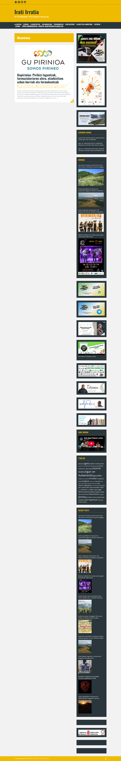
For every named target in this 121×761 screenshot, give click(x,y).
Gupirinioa (57, 86)
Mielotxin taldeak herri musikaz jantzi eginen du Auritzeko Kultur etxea (91, 236)
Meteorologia (94, 492)
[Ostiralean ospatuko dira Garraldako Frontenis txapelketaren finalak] (85, 686)
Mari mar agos (96, 489)
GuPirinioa (33, 87)
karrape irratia (98, 487)
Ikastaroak (38, 87)
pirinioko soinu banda (93, 497)
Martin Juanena (84, 492)
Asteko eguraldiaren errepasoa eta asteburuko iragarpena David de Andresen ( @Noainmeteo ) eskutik (90, 190)
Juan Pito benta (101, 485)
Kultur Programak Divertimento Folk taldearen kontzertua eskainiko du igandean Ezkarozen (90, 211)
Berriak (26, 24)
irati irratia (93, 485)
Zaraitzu (84, 502)
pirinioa (82, 496)
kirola (79, 489)
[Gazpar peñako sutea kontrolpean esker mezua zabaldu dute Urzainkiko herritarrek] (85, 606)
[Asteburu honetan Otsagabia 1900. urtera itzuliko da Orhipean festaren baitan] (85, 626)
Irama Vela (44, 87)
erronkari (93, 478)
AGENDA (17, 26)
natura (87, 494)
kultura (84, 490)
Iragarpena (87, 485)
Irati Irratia (26, 12)
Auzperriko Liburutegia (85, 468)
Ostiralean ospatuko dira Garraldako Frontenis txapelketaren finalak (88, 677)
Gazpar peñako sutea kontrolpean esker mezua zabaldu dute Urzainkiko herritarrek (90, 597)
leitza (88, 489)
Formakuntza (26, 87)
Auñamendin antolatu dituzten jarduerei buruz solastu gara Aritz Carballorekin (91, 138)
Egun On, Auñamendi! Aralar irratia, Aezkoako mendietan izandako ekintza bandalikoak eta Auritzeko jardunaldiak (91, 149)
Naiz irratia (81, 494)
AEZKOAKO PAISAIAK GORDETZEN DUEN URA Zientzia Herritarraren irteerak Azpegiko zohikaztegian (91, 166)
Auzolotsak (99, 466)
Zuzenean (97, 24)
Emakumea (51, 86)
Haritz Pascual (87, 483)
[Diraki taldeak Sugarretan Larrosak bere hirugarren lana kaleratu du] (85, 666)
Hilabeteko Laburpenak (84, 24)
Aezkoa (80, 464)
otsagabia (101, 494)
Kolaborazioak (47, 24)
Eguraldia (97, 475)
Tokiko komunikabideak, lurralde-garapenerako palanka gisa (42, 26)
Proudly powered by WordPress (23, 758)
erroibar (86, 479)
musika (102, 492)
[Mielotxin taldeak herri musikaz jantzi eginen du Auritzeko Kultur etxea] (91, 257)
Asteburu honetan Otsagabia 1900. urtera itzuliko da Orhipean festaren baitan (90, 617)
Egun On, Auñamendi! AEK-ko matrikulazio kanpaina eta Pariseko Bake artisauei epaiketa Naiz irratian (91, 144)
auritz (102, 464)
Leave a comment (60, 87)
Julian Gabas (89, 487)
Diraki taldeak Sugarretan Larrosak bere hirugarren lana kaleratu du (89, 657)
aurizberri (80, 466)
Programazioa (58, 24)
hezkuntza (94, 483)
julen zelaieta (82, 487)
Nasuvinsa (50, 87)
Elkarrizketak (35, 24)
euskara (85, 481)
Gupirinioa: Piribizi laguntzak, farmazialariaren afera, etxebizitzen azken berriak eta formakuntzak (40, 78)
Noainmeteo (94, 494)
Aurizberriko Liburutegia (89, 466)
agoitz (87, 463)
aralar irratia (95, 464)
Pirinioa (62, 86)
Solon (40, 758)
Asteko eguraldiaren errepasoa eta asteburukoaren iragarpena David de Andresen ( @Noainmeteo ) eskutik (88, 697)
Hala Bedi (97, 481)
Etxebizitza (20, 87)
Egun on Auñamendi (86, 473)
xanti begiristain (91, 500)
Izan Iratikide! (70, 24)
